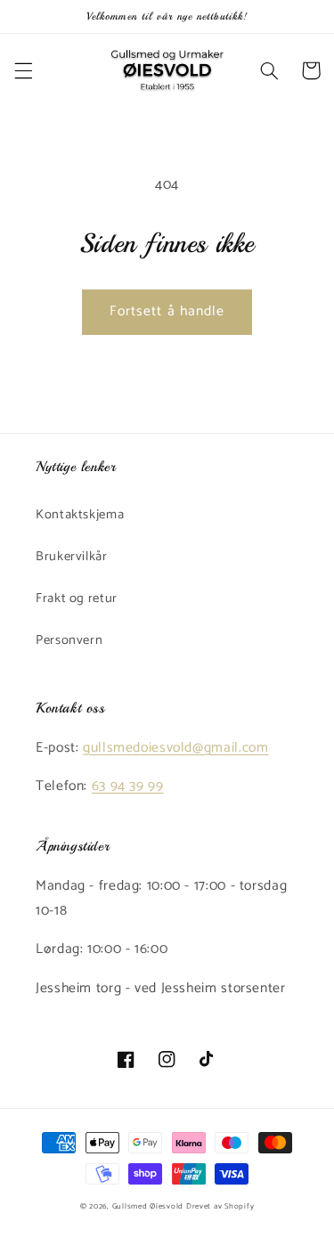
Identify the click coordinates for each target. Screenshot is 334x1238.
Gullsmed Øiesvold (148, 1206)
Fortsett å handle (167, 311)
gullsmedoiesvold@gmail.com (175, 748)
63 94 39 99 (128, 786)
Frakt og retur (77, 598)
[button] (23, 70)
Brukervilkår (72, 556)
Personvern (69, 640)
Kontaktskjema (80, 514)
